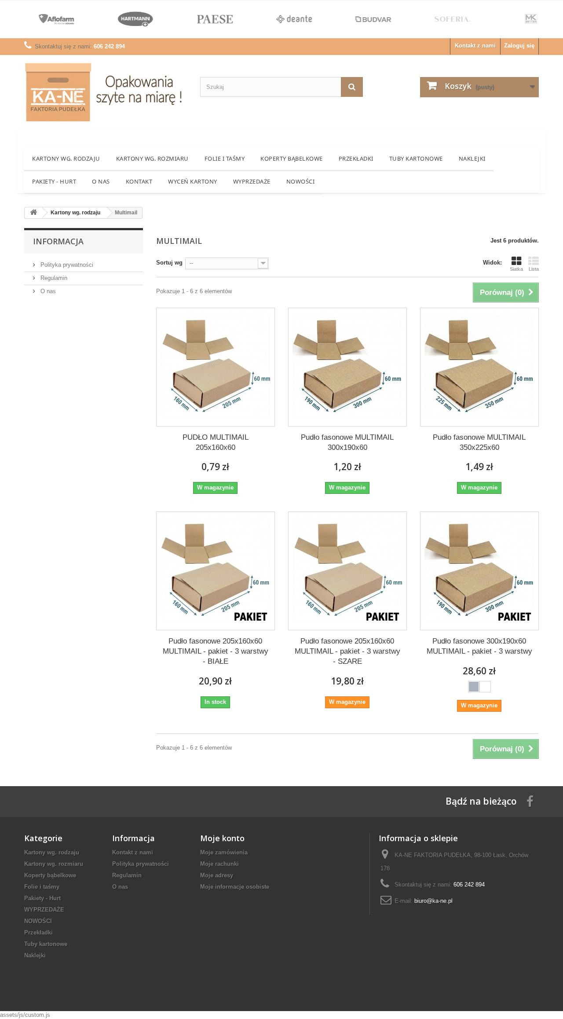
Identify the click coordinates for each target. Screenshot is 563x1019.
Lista (534, 269)
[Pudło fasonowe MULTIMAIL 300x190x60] (347, 367)
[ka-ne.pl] (105, 92)
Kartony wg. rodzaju (66, 158)
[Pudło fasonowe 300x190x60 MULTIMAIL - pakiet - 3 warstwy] (479, 571)
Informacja (58, 241)
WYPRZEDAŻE (252, 181)
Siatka (516, 269)
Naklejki (472, 158)
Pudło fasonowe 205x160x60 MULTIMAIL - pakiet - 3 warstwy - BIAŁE (215, 651)
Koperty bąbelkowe (291, 158)
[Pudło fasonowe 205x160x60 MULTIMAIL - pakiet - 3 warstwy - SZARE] (347, 571)
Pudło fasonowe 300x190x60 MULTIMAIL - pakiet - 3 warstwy (479, 646)
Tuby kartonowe (416, 158)
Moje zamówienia (224, 852)
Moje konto (222, 838)
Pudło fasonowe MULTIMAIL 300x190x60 (347, 442)
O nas (101, 181)
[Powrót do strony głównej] (33, 212)
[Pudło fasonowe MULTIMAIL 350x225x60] (479, 367)
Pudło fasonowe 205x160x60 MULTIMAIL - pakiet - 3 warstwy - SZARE (347, 651)
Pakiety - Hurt (54, 181)
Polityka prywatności (66, 264)
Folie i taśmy (225, 158)
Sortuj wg (169, 262)
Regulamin (53, 278)
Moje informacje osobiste (234, 886)
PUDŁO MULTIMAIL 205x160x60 (216, 442)
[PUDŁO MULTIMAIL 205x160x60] (216, 367)
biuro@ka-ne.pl (433, 901)
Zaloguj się (519, 45)
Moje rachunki (219, 864)
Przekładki (356, 158)
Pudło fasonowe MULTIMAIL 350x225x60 (479, 442)
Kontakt (139, 181)
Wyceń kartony (192, 181)
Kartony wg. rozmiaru (152, 158)
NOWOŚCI (300, 181)
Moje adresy (216, 875)
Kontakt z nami (475, 45)
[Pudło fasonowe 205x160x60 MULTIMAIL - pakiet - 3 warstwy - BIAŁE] (216, 571)
